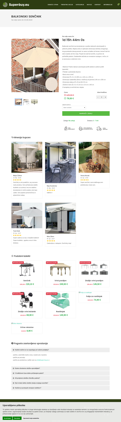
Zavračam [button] (17, 418)
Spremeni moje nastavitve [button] (31, 418)
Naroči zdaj (86, 113)
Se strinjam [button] (7, 418)
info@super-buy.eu (43, 360)
